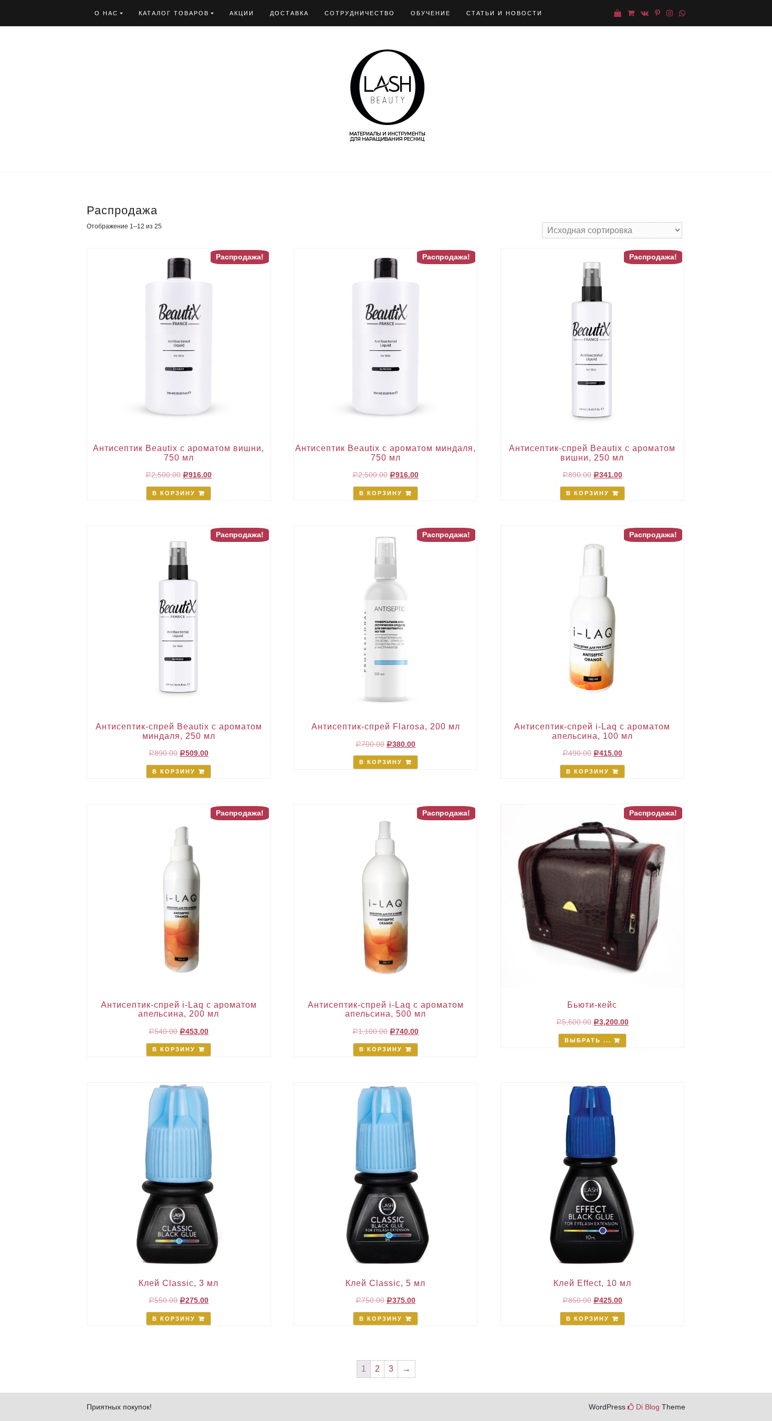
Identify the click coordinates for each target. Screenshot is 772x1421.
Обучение (431, 13)
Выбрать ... (588, 1040)
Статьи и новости (504, 13)
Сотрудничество (360, 13)
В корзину (173, 493)
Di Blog (647, 1407)
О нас (106, 13)
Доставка (289, 13)
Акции (241, 13)
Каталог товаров (174, 13)
